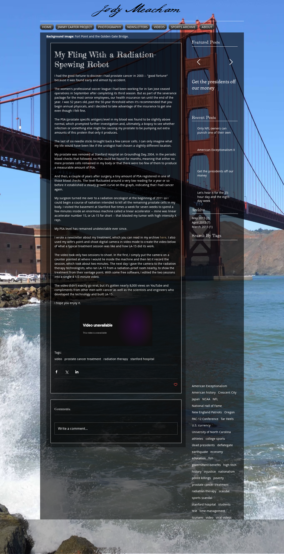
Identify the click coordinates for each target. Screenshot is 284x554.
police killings (201, 478)
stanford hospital (142, 359)
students (224, 504)
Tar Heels (227, 419)
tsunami (197, 517)
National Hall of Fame (207, 406)
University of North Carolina (211, 432)
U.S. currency (201, 425)
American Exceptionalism (209, 386)
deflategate (225, 445)
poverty (218, 478)
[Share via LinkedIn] (77, 372)
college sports (215, 439)
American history (204, 392)
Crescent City (227, 392)
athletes (197, 439)
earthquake (200, 452)
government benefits (206, 465)
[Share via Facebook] (56, 372)
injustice (210, 471)
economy (216, 452)
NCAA (206, 399)
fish (210, 458)
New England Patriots (207, 412)
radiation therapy (116, 359)
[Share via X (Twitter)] (67, 372)
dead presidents (203, 445)
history (196, 471)
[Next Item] (231, 62)
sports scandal (202, 498)
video (58, 359)
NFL (215, 399)
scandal (224, 491)
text (194, 511)
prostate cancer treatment (82, 359)
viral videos (224, 517)
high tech (229, 465)
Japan (196, 399)
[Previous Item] (198, 62)
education (199, 458)
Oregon (229, 412)
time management (212, 511)
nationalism (226, 471)
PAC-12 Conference (205, 419)
